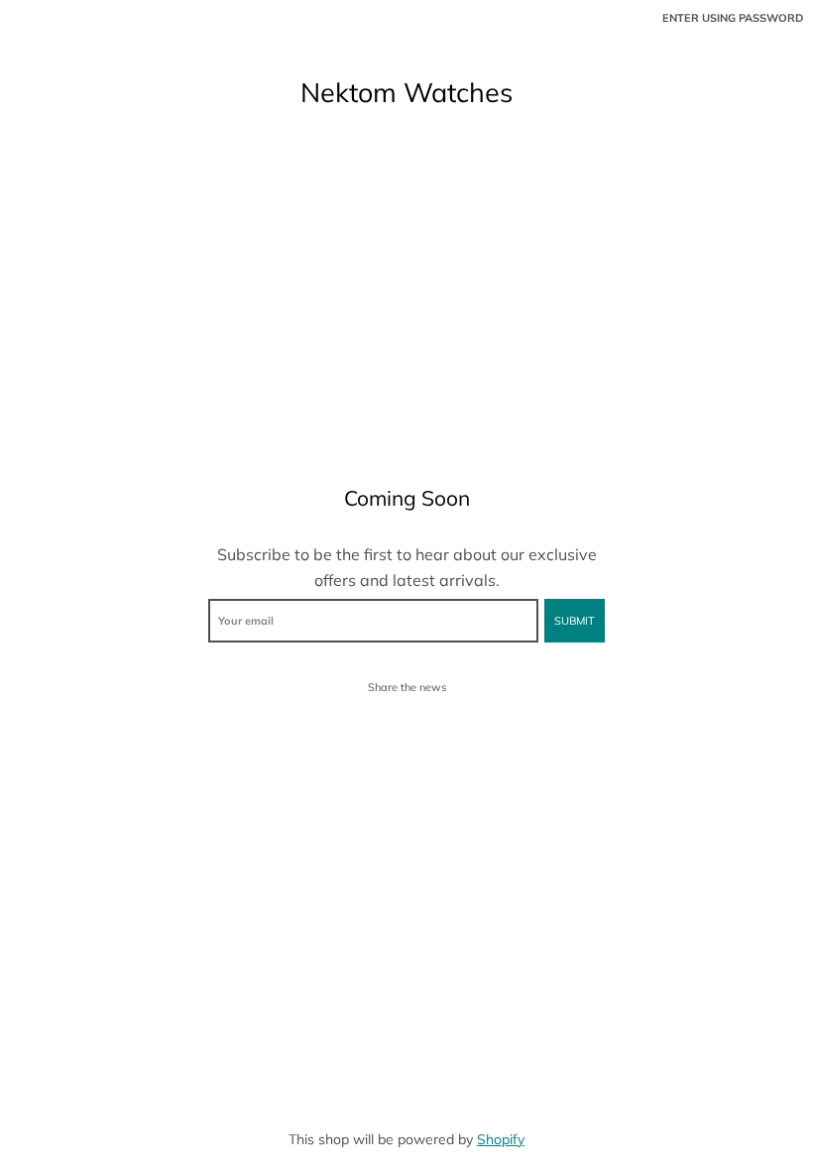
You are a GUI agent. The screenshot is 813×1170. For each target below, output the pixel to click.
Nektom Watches (406, 92)
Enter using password (732, 18)
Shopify (500, 1139)
